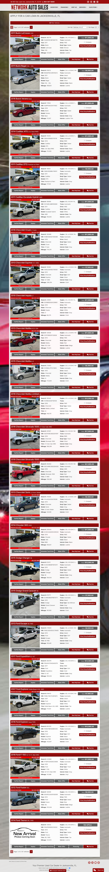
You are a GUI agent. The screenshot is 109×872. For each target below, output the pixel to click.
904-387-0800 (49, 2)
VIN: (42, 40)
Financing (76, 846)
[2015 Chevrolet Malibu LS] (25, 374)
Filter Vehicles (55, 23)
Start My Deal (76, 59)
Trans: (62, 40)
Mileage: (43, 53)
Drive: (62, 42)
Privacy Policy (24, 861)
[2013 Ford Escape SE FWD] (25, 636)
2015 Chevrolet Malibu (22, 361)
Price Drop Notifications (87, 46)
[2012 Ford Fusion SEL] (25, 800)
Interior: (62, 53)
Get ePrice (88, 825)
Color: (62, 48)
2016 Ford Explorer (23, 722)
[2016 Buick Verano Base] (25, 111)
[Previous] (11, 27)
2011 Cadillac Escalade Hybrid (26, 197)
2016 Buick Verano (21, 98)
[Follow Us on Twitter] (91, 2)
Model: (43, 48)
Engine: (62, 37)
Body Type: (63, 45)
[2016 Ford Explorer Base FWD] (25, 734)
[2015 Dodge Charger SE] (25, 570)
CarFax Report (18, 59)
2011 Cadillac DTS (25, 164)
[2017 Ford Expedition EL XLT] (25, 669)
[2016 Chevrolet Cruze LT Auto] (25, 242)
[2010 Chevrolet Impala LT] (25, 308)
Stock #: (43, 37)
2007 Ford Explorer (27, 689)
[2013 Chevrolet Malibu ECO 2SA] (25, 341)
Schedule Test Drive (47, 59)
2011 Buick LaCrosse (22, 33)
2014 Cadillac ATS (24, 131)
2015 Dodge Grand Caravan (24, 591)
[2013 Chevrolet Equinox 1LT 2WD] (25, 275)
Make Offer (61, 59)
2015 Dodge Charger (21, 558)
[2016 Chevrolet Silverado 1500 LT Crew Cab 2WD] (25, 439)
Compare (88, 42)
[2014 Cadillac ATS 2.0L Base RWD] (25, 144)
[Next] (31, 27)
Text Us (91, 59)
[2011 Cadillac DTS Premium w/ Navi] (25, 177)
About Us (13, 861)
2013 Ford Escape (22, 623)
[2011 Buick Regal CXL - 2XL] (25, 78)
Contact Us (18, 861)
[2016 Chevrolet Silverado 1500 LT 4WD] (25, 472)
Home (10, 861)
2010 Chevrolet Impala (22, 295)
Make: (43, 45)
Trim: (42, 50)
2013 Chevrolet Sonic (26, 492)
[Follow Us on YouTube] (94, 2)
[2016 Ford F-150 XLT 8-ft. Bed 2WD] (25, 767)
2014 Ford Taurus (22, 820)
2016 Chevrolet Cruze (23, 230)
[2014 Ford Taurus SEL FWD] (25, 833)
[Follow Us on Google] (97, 2)
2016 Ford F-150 (25, 755)
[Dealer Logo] (29, 7)
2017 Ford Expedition (23, 656)
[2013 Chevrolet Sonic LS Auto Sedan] (25, 505)
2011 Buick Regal (22, 66)
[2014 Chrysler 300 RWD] (25, 538)
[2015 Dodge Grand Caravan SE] (25, 603)
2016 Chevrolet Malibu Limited (26, 394)
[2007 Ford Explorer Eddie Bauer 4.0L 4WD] (25, 702)
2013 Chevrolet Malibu (24, 328)
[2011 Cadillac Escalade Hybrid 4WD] (25, 210)
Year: (42, 42)
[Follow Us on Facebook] (88, 2)
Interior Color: (64, 50)
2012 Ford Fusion (20, 787)
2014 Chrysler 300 (21, 525)
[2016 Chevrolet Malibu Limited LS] (25, 406)
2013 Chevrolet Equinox (25, 263)
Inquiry (33, 59)
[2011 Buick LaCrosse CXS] (25, 46)
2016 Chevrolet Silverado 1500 (31, 427)
